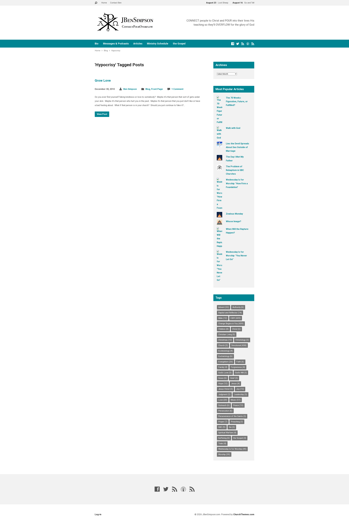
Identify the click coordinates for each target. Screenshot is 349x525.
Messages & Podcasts (116, 43)
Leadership (240, 394)
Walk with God (233, 128)
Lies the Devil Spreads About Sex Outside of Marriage (237, 147)
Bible (222, 318)
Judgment (224, 394)
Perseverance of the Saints (232, 416)
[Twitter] (237, 43)
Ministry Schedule (157, 43)
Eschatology (225, 356)
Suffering (224, 438)
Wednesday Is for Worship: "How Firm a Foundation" (237, 183)
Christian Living (226, 334)
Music (235, 400)
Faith (240, 361)
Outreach (224, 405)
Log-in (98, 514)
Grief (234, 378)
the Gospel (179, 43)
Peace (238, 405)
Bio (96, 43)
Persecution (225, 411)
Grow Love (103, 80)
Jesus (235, 383)
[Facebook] (232, 43)
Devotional (238, 345)
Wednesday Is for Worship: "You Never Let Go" (236, 256)
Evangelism (225, 361)
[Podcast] (247, 43)
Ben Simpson (130, 89)
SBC (221, 427)
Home (104, 2)
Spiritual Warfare (227, 432)
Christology (242, 340)
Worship (224, 454)
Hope (223, 383)
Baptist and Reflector (230, 312)
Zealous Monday (234, 213)
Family (222, 367)
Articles (137, 43)
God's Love (224, 372)
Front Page (157, 89)
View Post (102, 114)
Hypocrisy (115, 50)
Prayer (222, 421)
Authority (238, 307)
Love (222, 400)
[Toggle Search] (96, 3)
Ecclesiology (225, 351)
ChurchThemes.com (243, 514)
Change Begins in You (230, 323)
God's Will (241, 372)
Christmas (225, 340)
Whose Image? (233, 221)
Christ (236, 329)
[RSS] (242, 43)
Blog (106, 50)
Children (223, 329)
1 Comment (177, 89)
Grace (222, 378)
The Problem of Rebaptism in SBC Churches (235, 170)
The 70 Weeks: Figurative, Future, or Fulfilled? (237, 101)
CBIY (236, 318)
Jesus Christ (225, 389)
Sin (232, 427)
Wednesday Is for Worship (232, 449)
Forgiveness (238, 367)
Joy (240, 389)
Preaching (237, 421)
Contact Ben (115, 2)
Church (223, 345)
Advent (223, 307)
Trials (222, 443)
